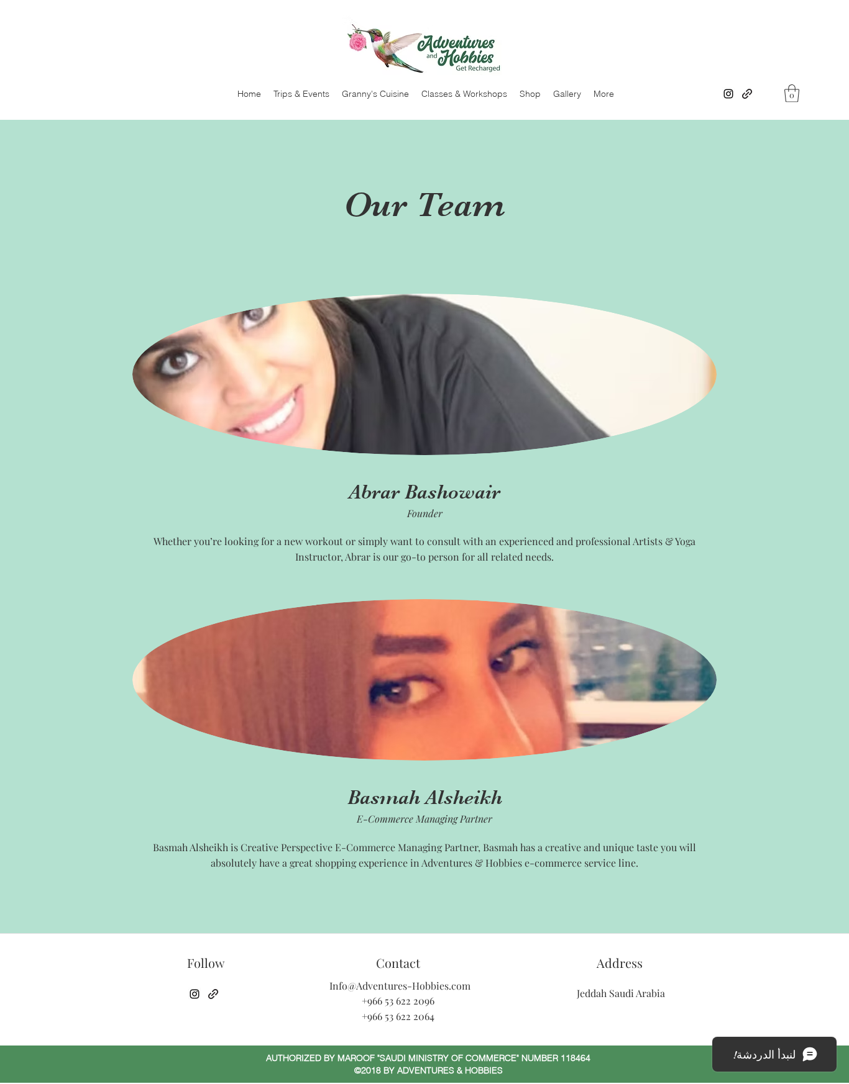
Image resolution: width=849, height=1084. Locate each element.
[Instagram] (728, 94)
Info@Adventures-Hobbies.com (399, 985)
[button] (791, 93)
